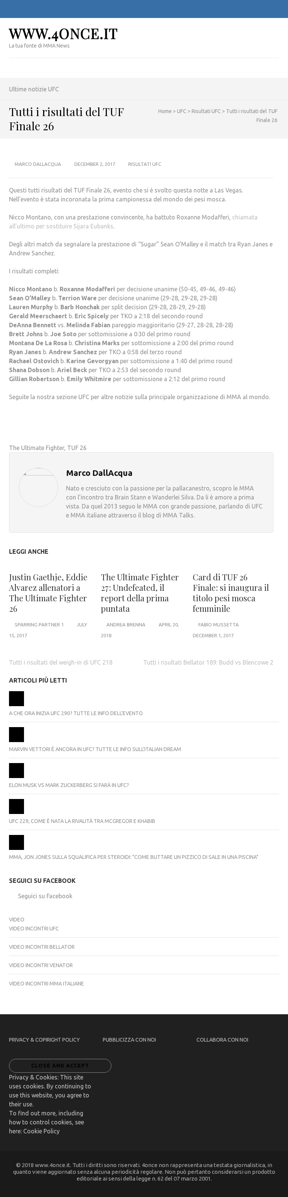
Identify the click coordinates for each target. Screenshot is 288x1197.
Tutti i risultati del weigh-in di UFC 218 (60, 662)
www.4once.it (63, 33)
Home (165, 111)
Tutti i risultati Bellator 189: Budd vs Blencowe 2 (208, 662)
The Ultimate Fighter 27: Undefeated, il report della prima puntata (140, 592)
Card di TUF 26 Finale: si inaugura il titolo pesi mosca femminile (231, 592)
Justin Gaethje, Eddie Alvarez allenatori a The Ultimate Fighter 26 (48, 592)
